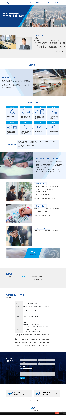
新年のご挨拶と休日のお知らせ (37, 279)
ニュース (49, 2)
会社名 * (24, 357)
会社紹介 (37, 2)
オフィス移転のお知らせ (36, 274)
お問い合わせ (57, 2)
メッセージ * (23, 370)
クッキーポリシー (39, 400)
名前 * (40, 357)
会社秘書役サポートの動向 (36, 276)
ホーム (31, 2)
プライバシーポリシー (28, 400)
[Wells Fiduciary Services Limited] (14, 2)
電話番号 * (40, 362)
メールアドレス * (24, 362)
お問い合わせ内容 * (24, 366)
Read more (22, 281)
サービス (43, 2)
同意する (57, 413)
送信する (22, 378)
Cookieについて (9, 413)
